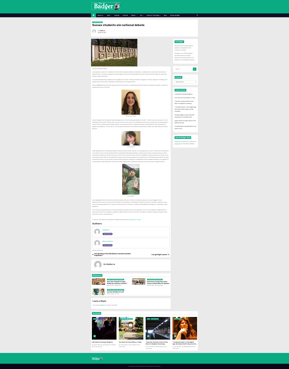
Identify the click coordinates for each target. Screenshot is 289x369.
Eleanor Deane (107, 241)
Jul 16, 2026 (123, 345)
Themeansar (157, 366)
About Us (100, 15)
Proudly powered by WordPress (136, 366)
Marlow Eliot (117, 285)
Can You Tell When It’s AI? (115, 292)
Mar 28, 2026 (150, 285)
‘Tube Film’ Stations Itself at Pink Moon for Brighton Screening (157, 343)
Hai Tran (116, 294)
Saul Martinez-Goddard (109, 345)
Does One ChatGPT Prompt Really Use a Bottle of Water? (117, 282)
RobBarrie (102, 30)
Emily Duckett (159, 285)
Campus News (123, 318)
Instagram (178, 144)
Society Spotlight (175, 15)
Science (149, 279)
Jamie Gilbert (133, 345)
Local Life (125, 15)
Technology (121, 279)
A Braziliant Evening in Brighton (184, 94)
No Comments (98, 346)
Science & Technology (153, 15)
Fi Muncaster (159, 346)
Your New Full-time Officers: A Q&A (185, 98)
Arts (141, 15)
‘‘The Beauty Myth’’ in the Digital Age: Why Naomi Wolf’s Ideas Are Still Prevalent (185, 109)
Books (179, 318)
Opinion (133, 15)
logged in (103, 305)
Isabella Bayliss (187, 346)
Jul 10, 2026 (150, 346)
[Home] (93, 15)
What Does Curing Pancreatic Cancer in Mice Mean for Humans (158, 282)
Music (95, 318)
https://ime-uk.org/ (135, 219)
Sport (165, 15)
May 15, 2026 (110, 285)
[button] (197, 15)
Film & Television (154, 318)
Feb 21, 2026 (110, 294)
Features (116, 15)
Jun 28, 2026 (178, 346)
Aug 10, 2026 (97, 345)
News (108, 15)
